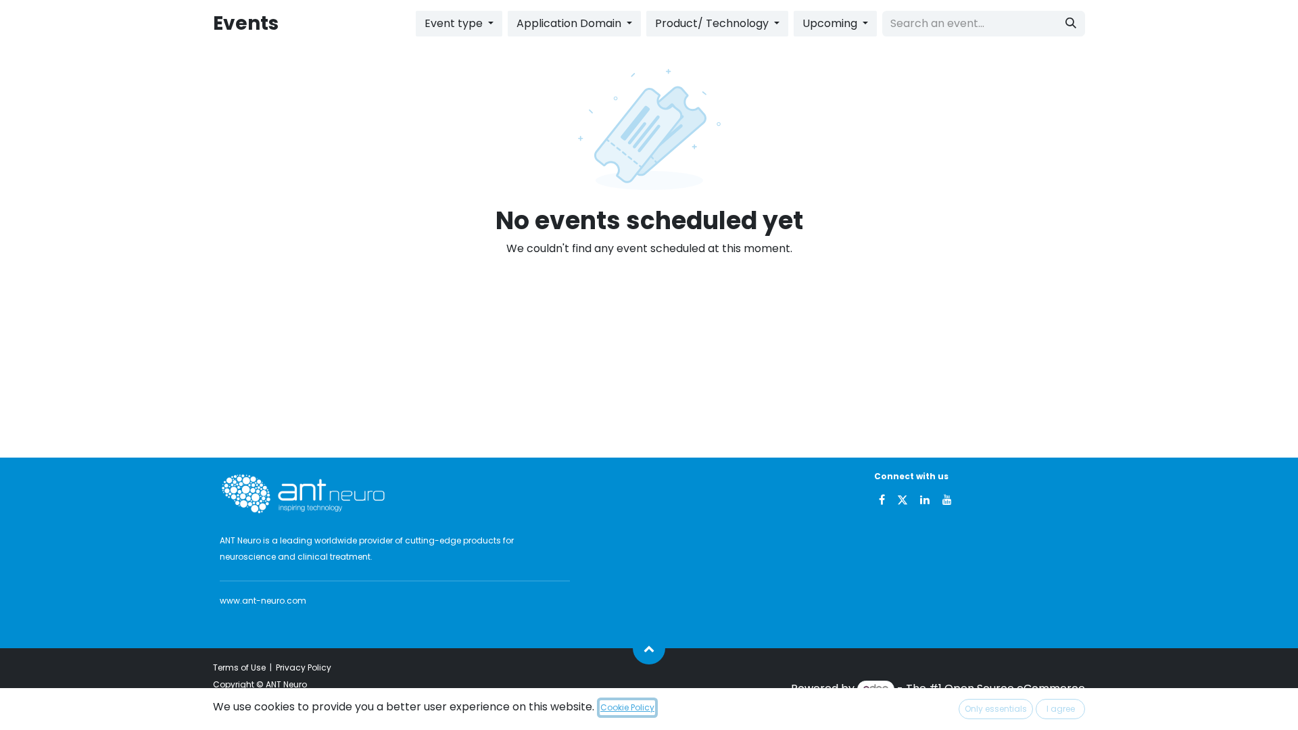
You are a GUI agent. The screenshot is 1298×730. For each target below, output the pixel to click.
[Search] (1071, 23)
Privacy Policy (303, 667)
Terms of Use (239, 667)
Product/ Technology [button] (713, 23)
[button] (649, 648)
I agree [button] (1061, 708)
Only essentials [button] (996, 708)
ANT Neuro (286, 684)
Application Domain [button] (570, 23)
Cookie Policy (627, 707)
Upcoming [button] (831, 23)
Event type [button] (455, 23)
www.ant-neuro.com (263, 600)
